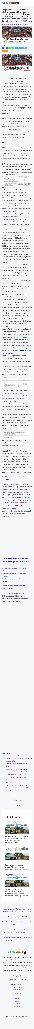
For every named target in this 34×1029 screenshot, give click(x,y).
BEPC (19, 495)
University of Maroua (8, 97)
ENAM (17, 503)
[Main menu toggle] (30, 3)
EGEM (14, 508)
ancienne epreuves (16, 487)
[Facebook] (5, 48)
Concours (27, 473)
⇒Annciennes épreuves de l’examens (16, 562)
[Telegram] (18, 48)
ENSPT (24, 508)
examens (8, 476)
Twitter (17, 1001)
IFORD (4, 505)
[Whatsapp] (11, 48)
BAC (3, 497)
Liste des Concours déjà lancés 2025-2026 (15, 917)
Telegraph (17, 1004)
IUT (22, 505)
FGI (25, 505)
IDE (8, 505)
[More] (5, 51)
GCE (12, 156)
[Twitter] (24, 48)
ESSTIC (9, 508)
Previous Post (17, 800)
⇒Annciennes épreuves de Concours (15, 558)
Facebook (17, 998)
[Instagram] (20, 976)
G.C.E (10, 495)
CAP (14, 495)
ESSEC (17, 505)
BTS (7, 497)
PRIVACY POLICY (17, 987)
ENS (6, 503)
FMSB (4, 508)
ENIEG (22, 503)
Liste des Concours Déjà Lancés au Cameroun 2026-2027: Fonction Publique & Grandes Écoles (19, 758)
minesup (7, 219)
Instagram (17, 1006)
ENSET (12, 505)
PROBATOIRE (26, 495)
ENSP (19, 508)
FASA (29, 505)
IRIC (26, 503)
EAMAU (11, 503)
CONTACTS (17, 990)
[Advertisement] (17, 537)
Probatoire (16, 235)
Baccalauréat (8, 393)
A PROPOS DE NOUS (17, 984)
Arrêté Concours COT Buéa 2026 (16, 785)
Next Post (17, 805)
